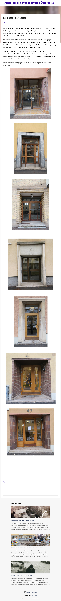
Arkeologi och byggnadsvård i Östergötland (30, 2)
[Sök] (59, 3)
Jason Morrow (34, 595)
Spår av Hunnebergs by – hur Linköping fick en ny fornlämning (27, 547)
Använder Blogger (31, 592)
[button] (4, 23)
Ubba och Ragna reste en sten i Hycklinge (22, 575)
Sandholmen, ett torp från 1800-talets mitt (22, 520)
